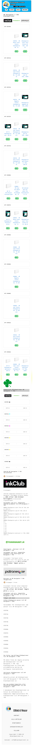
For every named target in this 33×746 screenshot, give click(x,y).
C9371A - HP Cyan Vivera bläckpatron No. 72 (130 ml (16, 75)
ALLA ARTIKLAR (16, 719)
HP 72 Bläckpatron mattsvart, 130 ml (8, 370)
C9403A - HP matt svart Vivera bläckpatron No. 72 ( (16, 369)
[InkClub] (8, 20)
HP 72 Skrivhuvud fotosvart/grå (8, 195)
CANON (12, 9)
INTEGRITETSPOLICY (16, 727)
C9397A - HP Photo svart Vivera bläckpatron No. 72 (16, 223)
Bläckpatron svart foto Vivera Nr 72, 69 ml (25, 224)
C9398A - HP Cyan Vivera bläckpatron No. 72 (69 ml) (16, 252)
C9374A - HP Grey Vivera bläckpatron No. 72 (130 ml (16, 163)
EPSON (18, 9)
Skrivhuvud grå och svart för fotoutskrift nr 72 (25, 193)
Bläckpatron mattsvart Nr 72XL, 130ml (25, 370)
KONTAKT (16, 715)
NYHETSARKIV (16, 723)
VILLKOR (16, 730)
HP (6, 9)
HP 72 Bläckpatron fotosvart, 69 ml (8, 224)
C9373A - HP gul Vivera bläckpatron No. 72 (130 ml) (16, 134)
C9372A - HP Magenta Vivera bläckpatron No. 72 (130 (16, 104)
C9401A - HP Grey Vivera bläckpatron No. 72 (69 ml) (16, 340)
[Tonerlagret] (16, 20)
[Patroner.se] (25, 20)
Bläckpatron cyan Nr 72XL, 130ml (25, 77)
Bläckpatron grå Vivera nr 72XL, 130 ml (25, 164)
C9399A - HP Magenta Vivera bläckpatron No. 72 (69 (16, 281)
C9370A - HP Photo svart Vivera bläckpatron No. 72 (16, 46)
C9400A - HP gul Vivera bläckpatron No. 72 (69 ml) (16, 311)
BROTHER (25, 9)
